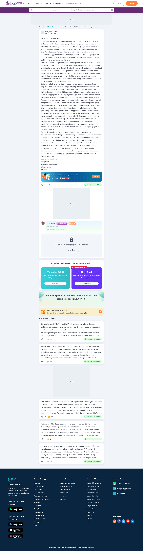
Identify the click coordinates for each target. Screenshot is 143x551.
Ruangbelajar (38, 512)
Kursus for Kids (39, 493)
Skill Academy (65, 489)
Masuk (132, 3)
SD (28, 3)
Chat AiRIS (55, 283)
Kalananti (63, 499)
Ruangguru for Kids (40, 496)
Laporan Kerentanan (93, 496)
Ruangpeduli (38, 522)
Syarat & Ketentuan (93, 502)
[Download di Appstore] (19, 530)
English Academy (66, 486)
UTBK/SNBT (57, 3)
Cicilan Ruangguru (92, 489)
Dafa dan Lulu (38, 489)
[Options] (100, 33)
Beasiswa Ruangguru (93, 486)
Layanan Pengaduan (93, 499)
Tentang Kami (91, 509)
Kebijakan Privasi (92, 506)
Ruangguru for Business (42, 499)
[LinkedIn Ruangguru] (132, 521)
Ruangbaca (38, 506)
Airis (35, 525)
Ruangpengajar (39, 515)
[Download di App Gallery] (19, 536)
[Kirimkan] (74, 10)
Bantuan (89, 519)
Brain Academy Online (67, 483)
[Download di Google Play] (19, 509)
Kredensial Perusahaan (94, 483)
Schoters (63, 496)
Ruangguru (37, 483)
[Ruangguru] (12, 479)
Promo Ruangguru (93, 493)
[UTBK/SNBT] (63, 3)
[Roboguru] (15, 3)
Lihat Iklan (71, 250)
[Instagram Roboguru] (114, 521)
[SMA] (50, 3)
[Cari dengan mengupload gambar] (112, 10)
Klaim (96, 177)
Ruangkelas (38, 509)
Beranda (41, 27)
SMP (37, 3)
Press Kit (90, 515)
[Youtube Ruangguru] (128, 521)
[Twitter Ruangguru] (123, 521)
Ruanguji (37, 502)
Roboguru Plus (39, 486)
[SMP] (41, 3)
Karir (88, 522)
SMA (46, 3)
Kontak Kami (91, 512)
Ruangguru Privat (40, 519)
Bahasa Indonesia (57, 27)
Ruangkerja (64, 493)
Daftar (119, 3)
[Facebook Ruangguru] (119, 521)
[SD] (32, 3)
